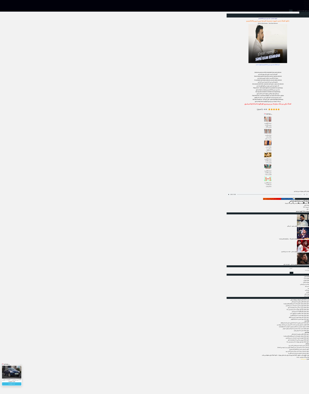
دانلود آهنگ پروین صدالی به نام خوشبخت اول (298, 308)
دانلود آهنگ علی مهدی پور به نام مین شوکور (299, 317)
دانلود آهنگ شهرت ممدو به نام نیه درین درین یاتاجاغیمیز (283, 15)
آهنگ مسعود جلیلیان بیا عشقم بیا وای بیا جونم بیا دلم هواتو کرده (294, 327)
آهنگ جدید (306, 279)
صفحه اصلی (306, 3)
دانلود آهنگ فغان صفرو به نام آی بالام (300, 302)
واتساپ (301, 203)
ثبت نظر (291, 273)
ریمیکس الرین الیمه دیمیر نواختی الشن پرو (299, 346)
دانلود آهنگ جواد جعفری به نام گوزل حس (299, 313)
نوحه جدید (306, 296)
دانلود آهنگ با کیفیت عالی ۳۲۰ (302, 199)
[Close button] (21, 364)
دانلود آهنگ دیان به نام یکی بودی (301, 331)
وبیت (297, 357)
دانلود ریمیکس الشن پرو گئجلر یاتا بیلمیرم (299, 349)
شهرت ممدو (272, 20)
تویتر (291, 203)
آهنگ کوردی (306, 280)
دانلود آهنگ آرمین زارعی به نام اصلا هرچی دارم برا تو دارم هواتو (295, 323)
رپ (308, 288)
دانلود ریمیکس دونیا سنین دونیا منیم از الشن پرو (297, 351)
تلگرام (306, 203)
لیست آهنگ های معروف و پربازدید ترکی (272, 199)
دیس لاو (307, 286)
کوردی (307, 292)
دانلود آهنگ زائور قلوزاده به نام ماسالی (300, 311)
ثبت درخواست (11, 384)
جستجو (291, 11)
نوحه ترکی (307, 294)
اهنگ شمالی (306, 282)
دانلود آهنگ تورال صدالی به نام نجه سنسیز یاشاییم (297, 306)
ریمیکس (307, 290)
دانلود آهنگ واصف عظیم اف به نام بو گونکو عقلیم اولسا (296, 304)
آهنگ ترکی (306, 5)
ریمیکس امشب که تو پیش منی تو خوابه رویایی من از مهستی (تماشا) (293, 347)
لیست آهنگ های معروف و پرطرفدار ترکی (299, 300)
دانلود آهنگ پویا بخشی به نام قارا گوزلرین (299, 315)
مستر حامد (303, 359)
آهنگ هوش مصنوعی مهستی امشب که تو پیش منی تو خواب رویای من (293, 325)
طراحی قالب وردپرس (304, 357)
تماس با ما (306, 9)
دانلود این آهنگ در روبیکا (287, 199)
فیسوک (287, 203)
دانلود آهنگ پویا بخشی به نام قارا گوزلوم (300, 319)
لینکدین (296, 203)
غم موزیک (306, 7)
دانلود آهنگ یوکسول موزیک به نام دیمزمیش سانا (298, 309)
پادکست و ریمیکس (304, 284)
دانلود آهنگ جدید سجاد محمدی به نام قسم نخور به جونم (296, 329)
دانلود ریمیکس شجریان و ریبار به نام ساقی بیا (298, 353)
